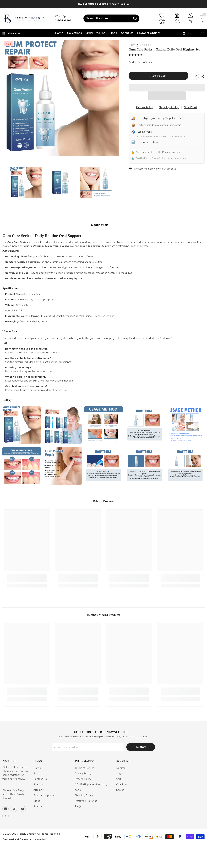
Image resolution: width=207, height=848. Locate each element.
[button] (136, 55)
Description (99, 225)
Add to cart (158, 75)
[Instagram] (5, 809)
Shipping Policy (169, 107)
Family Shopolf (140, 45)
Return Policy (144, 107)
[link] (27, 580)
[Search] (111, 18)
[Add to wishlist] (195, 76)
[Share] (202, 76)
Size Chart (190, 107)
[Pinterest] (14, 809)
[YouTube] (23, 809)
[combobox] (107, 18)
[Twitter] (5, 816)
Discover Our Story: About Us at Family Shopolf (13, 794)
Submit (141, 746)
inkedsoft (42, 839)
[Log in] (203, 33)
